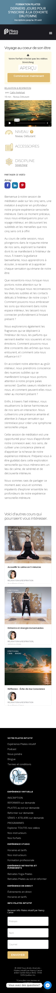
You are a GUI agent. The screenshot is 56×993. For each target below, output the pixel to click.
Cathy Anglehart (17, 92)
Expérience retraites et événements (22, 866)
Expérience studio (18, 844)
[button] (50, 33)
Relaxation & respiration (17, 88)
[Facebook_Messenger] (48, 985)
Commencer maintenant (29, 76)
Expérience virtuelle (20, 791)
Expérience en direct (20, 886)
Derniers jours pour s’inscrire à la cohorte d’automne (28, 12)
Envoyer (18, 955)
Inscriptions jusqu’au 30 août (28, 20)
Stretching (21, 165)
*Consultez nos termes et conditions (28, 981)
